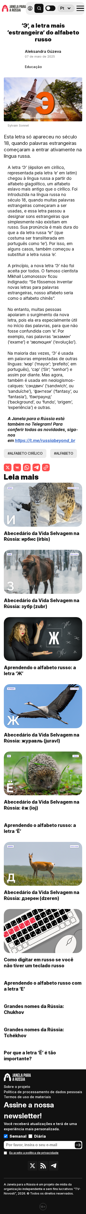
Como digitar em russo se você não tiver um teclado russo (38, 962)
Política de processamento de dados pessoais (43, 1092)
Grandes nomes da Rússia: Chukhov (34, 1009)
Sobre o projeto (17, 1087)
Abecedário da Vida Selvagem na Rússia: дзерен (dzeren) (41, 895)
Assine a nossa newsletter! (29, 1110)
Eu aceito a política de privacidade (34, 1153)
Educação (33, 67)
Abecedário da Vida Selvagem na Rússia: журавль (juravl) (41, 738)
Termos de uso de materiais (27, 1097)
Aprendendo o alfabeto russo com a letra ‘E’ (42, 986)
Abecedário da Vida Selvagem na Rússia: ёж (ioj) (41, 805)
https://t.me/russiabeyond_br (45, 440)
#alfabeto (63, 453)
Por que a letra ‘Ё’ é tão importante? (30, 1056)
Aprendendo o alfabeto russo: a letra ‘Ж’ (40, 670)
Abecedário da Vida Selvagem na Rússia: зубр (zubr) (41, 603)
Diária (40, 1136)
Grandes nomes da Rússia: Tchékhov (34, 1032)
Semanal (18, 1136)
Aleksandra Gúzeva (43, 51)
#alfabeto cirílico (25, 453)
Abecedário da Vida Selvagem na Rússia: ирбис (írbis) (41, 536)
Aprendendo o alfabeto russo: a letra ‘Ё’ (40, 828)
